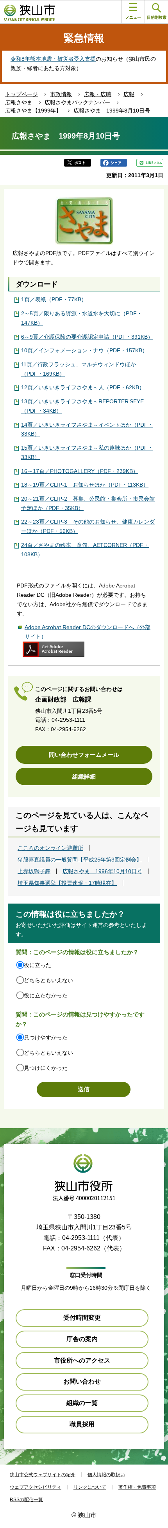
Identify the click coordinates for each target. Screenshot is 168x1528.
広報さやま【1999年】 (33, 110)
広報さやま (18, 102)
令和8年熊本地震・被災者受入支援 (53, 59)
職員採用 (82, 1424)
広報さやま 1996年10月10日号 (102, 871)
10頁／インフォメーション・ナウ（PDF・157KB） (84, 350)
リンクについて (89, 1487)
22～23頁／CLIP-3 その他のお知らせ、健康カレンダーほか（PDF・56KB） (88, 526)
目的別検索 (156, 17)
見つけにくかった (46, 1068)
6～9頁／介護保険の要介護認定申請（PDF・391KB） (87, 337)
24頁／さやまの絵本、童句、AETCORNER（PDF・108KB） (85, 549)
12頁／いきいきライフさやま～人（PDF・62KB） (83, 387)
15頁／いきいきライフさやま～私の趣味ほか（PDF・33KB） (87, 452)
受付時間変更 (82, 1317)
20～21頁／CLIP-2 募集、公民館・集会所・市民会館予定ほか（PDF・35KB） (88, 503)
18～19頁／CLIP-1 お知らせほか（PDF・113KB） (84, 485)
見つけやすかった (46, 1037)
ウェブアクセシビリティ (35, 1487)
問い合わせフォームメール (84, 754)
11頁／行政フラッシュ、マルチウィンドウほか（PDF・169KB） (78, 369)
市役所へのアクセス (82, 1360)
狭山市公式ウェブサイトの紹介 (42, 1474)
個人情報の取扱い (106, 1474)
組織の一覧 (82, 1403)
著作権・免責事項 (137, 1487)
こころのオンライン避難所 (50, 848)
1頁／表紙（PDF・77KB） (54, 299)
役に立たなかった (46, 995)
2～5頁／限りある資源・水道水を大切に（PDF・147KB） (81, 318)
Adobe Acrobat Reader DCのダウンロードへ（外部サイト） (87, 632)
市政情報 (61, 94)
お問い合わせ (82, 1381)
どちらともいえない (48, 980)
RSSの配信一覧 (26, 1499)
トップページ (21, 94)
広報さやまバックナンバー (77, 102)
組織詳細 (84, 776)
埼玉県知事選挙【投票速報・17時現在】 (67, 883)
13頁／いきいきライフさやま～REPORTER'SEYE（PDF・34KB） (82, 406)
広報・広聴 (97, 94)
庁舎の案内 (82, 1339)
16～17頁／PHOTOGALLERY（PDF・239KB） (79, 471)
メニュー (133, 17)
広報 (128, 94)
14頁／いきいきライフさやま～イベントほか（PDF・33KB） (87, 429)
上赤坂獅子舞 (34, 871)
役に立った (37, 965)
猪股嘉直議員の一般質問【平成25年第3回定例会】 (80, 859)
